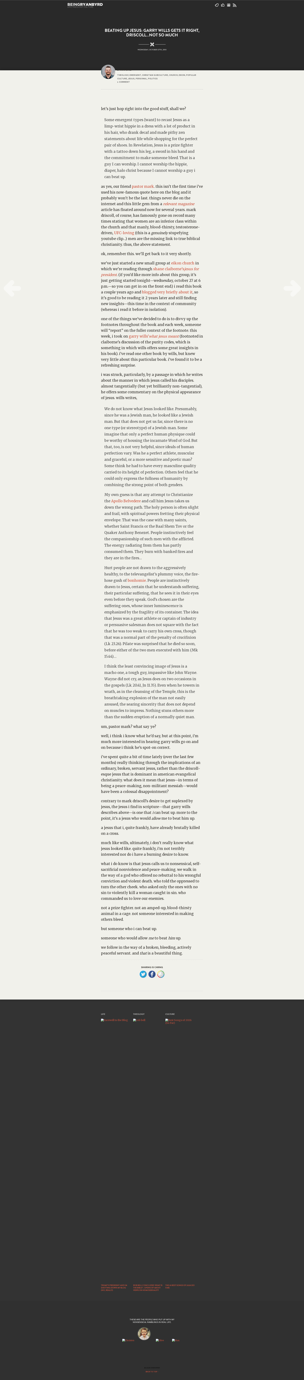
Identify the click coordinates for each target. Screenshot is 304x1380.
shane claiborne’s (168, 269)
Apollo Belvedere (126, 501)
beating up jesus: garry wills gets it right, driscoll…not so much (152, 32)
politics (153, 78)
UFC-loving (124, 233)
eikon (182, 75)
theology (122, 75)
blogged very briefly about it (167, 292)
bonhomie (137, 580)
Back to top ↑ (152, 1372)
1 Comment (123, 82)
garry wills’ (139, 336)
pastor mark (143, 186)
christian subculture (155, 75)
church (173, 75)
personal (141, 78)
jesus (131, 78)
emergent (135, 75)
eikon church (182, 263)
